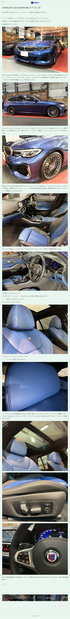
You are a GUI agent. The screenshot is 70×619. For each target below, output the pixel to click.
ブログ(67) (4, 584)
